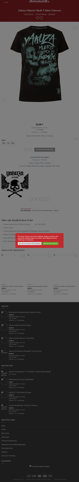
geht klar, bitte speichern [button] (50, 243)
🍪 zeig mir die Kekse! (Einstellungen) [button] (29, 243)
